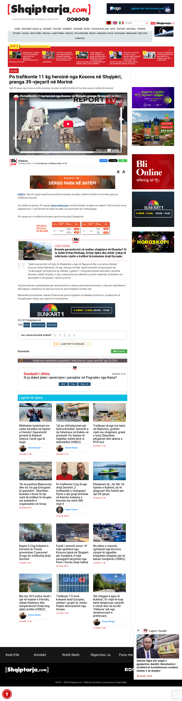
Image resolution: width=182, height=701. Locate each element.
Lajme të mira (57, 33)
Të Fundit (17, 33)
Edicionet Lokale (31, 29)
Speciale (46, 33)
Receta (92, 33)
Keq (73, 384)
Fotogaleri (119, 33)
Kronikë (14, 71)
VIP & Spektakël (81, 33)
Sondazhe (80, 38)
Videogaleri (131, 33)
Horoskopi (102, 33)
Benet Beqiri (35, 447)
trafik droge (51, 325)
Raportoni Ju (101, 655)
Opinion (141, 29)
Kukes (26, 325)
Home (17, 29)
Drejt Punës (35, 33)
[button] (7, 694)
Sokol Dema (71, 509)
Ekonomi (78, 29)
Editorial (131, 29)
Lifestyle (69, 33)
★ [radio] (55, 335)
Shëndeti (67, 29)
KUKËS (21, 194)
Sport (87, 29)
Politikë (57, 29)
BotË (112, 29)
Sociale (25, 33)
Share (104, 160)
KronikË (47, 29)
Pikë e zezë (142, 33)
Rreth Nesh (70, 655)
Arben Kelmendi (59, 205)
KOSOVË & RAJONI (100, 29)
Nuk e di (84, 384)
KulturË (121, 29)
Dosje (110, 33)
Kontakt (40, 655)
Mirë (63, 384)
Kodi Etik (12, 655)
